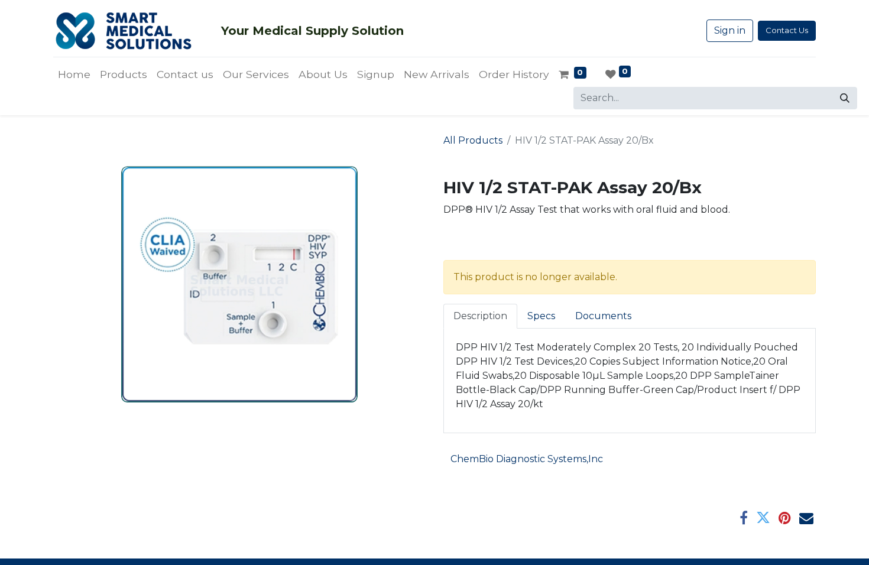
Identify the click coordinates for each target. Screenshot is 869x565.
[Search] (844, 98)
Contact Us (787, 30)
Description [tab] (480, 316)
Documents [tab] (603, 316)
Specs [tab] (541, 316)
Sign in (729, 30)
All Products (472, 140)
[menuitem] (74, 74)
